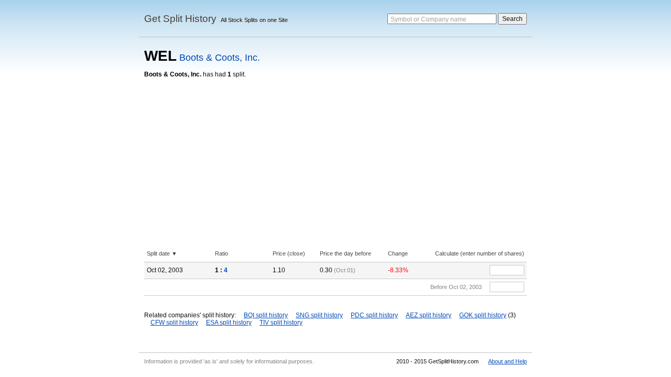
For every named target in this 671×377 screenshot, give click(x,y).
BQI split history (266, 315)
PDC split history (374, 315)
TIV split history (280, 322)
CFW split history (174, 322)
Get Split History (180, 18)
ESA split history (229, 322)
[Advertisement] (335, 156)
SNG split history (319, 315)
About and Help (507, 361)
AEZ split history (428, 315)
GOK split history (482, 315)
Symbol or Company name (429, 19)
